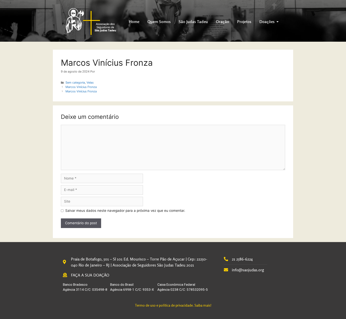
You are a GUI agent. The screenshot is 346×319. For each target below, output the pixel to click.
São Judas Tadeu (193, 21)
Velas (90, 82)
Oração (222, 21)
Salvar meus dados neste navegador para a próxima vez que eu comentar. (125, 211)
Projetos (244, 21)
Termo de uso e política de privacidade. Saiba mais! (173, 305)
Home (134, 21)
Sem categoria (75, 82)
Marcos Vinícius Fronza (81, 87)
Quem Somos (159, 21)
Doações (267, 21)
